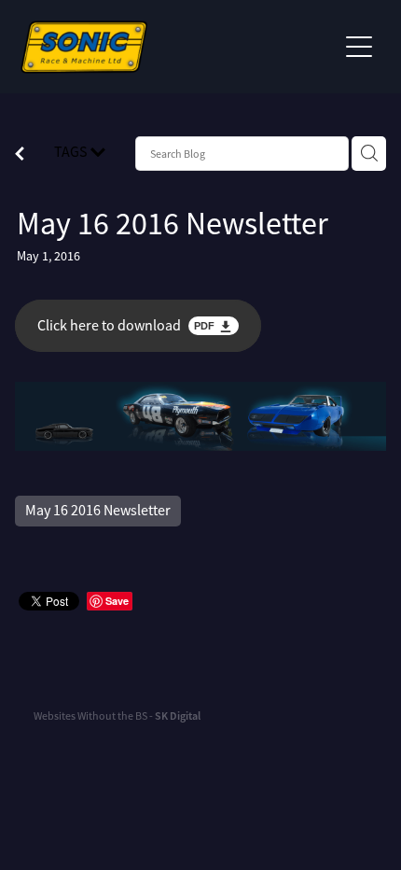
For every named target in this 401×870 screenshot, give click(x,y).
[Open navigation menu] (359, 46)
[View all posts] (19, 156)
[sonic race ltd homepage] (179, 47)
